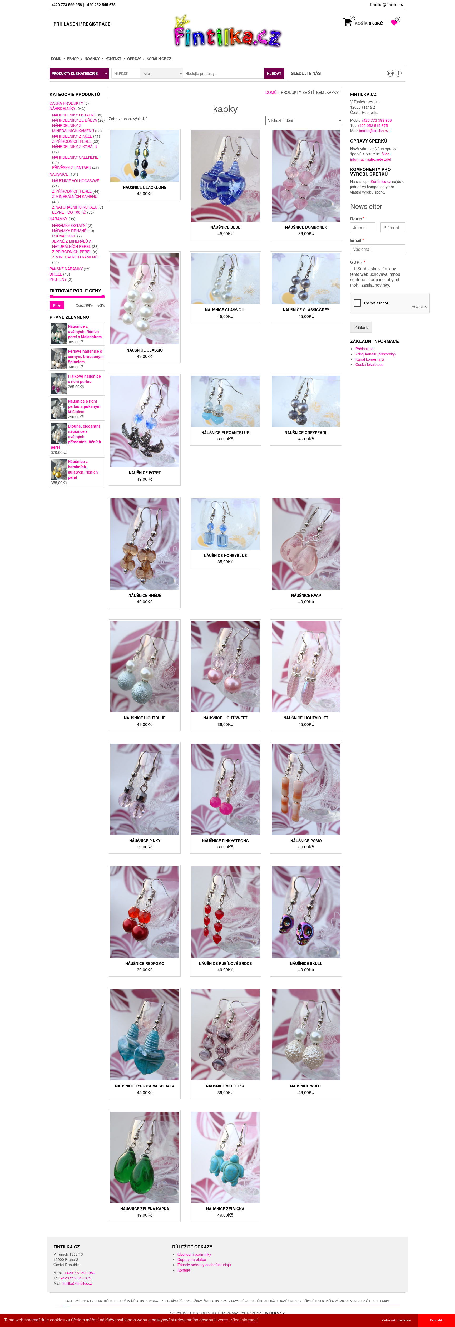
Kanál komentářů (369, 359)
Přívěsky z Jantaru (71, 167)
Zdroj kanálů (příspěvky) (375, 354)
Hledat (274, 73)
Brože (56, 274)
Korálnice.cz (159, 58)
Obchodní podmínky (194, 1254)
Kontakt (113, 58)
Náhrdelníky (62, 108)
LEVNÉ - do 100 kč (69, 212)
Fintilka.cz (274, 1313)
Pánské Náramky (66, 268)
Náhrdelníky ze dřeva (74, 120)
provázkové (64, 235)
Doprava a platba (191, 1259)
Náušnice (59, 174)
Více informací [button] (244, 1320)
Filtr (56, 305)
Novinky (92, 58)
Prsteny (58, 279)
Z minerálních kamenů (74, 196)
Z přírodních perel (72, 141)
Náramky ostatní (69, 225)
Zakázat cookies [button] (396, 1320)
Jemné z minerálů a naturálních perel (71, 243)
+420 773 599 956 (376, 120)
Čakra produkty (66, 103)
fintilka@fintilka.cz (374, 130)
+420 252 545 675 (372, 125)
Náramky (58, 218)
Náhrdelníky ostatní (73, 115)
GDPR (357, 262)
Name (357, 218)
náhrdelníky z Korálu (74, 146)
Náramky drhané (69, 230)
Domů (56, 58)
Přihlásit (361, 327)
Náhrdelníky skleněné (75, 157)
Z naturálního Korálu (74, 207)
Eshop (72, 58)
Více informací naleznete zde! (370, 156)
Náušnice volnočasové (75, 180)
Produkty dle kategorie (74, 73)
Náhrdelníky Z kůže (72, 136)
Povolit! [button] (437, 1320)
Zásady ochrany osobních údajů (204, 1264)
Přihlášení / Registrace (82, 24)
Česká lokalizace (369, 364)
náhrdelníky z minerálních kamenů (73, 128)
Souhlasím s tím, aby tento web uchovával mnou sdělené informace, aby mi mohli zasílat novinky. (375, 277)
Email (357, 240)
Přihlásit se (364, 348)
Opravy (134, 58)
